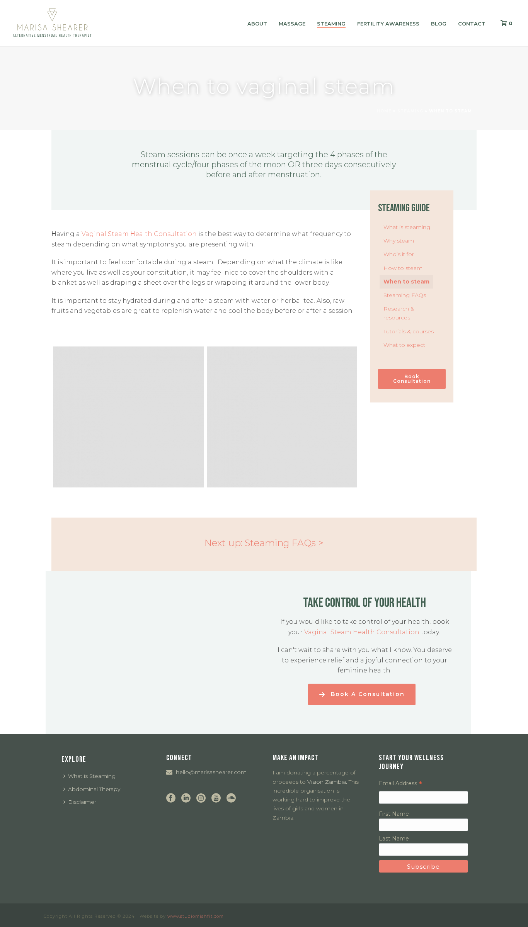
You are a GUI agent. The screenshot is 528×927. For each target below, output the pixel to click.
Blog (438, 23)
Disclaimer (82, 801)
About (257, 23)
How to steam (402, 268)
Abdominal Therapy (94, 789)
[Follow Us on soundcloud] (231, 798)
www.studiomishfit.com (195, 916)
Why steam (398, 240)
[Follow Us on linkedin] (186, 798)
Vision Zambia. (327, 781)
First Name (394, 813)
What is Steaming (92, 775)
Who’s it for (398, 254)
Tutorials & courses (408, 331)
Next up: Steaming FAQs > (264, 542)
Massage (292, 23)
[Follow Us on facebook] (170, 798)
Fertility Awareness (388, 23)
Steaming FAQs (404, 295)
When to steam (406, 281)
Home (384, 111)
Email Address (400, 783)
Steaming (331, 23)
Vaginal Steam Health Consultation (139, 234)
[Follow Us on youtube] (216, 798)
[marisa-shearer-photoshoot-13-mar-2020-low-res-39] (128, 416)
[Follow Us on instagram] (201, 798)
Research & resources (398, 313)
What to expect (404, 344)
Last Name (394, 838)
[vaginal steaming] (282, 416)
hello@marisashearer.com (211, 772)
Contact (471, 23)
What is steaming (406, 227)
